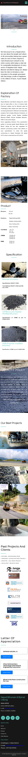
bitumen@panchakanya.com (14, 745)
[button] (10, 30)
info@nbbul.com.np (9, 708)
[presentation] (2, 23)
